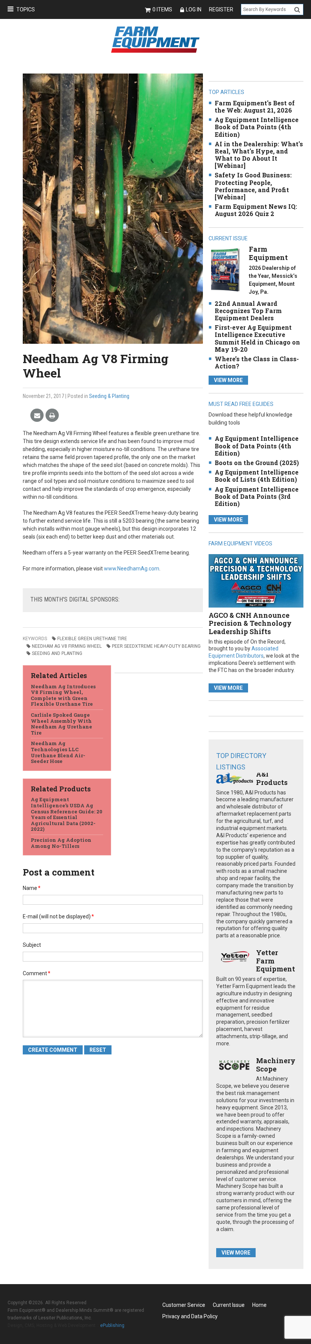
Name (32, 888)
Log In (193, 9)
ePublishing (112, 1325)
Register (221, 9)
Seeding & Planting (109, 396)
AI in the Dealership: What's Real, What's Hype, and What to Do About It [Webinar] (259, 155)
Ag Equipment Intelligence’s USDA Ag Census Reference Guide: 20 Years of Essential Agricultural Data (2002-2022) (66, 814)
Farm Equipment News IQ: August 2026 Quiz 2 (256, 210)
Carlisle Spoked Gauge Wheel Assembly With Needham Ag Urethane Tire (61, 723)
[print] (52, 415)
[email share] (37, 415)
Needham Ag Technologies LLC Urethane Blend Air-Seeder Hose (58, 752)
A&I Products (271, 778)
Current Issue (229, 1305)
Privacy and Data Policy (190, 1316)
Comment (36, 973)
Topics (25, 9)
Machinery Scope (275, 1064)
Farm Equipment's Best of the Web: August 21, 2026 (255, 106)
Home (259, 1305)
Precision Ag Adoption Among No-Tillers (61, 842)
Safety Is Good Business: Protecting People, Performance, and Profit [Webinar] (253, 186)
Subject (32, 945)
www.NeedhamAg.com (131, 568)
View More (228, 380)
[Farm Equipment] (225, 269)
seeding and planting (57, 653)
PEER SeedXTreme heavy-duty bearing (156, 646)
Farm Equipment (268, 253)
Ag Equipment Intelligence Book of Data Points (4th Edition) (256, 127)
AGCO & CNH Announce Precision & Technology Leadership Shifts (250, 623)
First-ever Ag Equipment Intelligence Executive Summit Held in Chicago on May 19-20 (257, 338)
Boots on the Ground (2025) (257, 463)
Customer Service (183, 1305)
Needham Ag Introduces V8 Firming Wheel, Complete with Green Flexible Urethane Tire (63, 695)
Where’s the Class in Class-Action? (257, 362)
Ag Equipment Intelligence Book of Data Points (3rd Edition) (256, 496)
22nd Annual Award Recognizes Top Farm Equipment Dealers (248, 310)
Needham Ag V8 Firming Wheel (67, 646)
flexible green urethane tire (92, 638)
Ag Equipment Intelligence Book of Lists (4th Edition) (256, 475)
